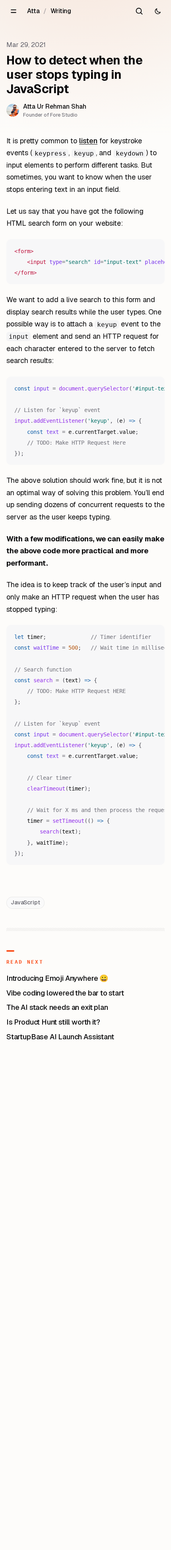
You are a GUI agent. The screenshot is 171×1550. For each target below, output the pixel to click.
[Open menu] (13, 11)
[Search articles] (139, 11)
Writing (61, 11)
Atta (33, 11)
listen (88, 140)
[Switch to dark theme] (157, 11)
